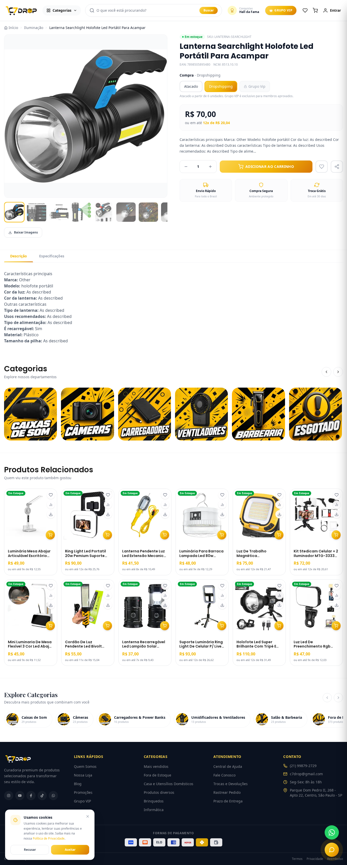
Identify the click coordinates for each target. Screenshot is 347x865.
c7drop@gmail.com (306, 773)
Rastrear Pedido (227, 792)
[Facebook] (31, 795)
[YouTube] (19, 795)
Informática (154, 809)
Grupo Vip (256, 86)
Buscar (208, 10)
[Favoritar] (51, 495)
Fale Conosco (224, 775)
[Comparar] (51, 505)
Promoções (83, 792)
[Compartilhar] (337, 166)
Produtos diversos (159, 792)
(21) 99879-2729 (303, 765)
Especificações (51, 256)
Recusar (30, 849)
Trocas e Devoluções (230, 783)
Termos (297, 859)
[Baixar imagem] (51, 514)
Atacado (191, 86)
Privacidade (315, 859)
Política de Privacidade (49, 838)
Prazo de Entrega (228, 801)
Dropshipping (221, 86)
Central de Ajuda (227, 766)
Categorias (62, 10)
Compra (200, 75)
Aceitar (70, 849)
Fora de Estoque (157, 775)
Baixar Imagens (26, 232)
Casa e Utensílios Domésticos (168, 783)
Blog (78, 783)
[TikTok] (42, 795)
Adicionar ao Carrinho (269, 166)
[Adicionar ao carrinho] (50, 534)
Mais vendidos (156, 766)
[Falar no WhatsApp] (332, 832)
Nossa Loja (83, 775)
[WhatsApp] (53, 795)
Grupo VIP (283, 10)
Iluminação (33, 27)
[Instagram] (8, 795)
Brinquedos (154, 801)
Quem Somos (85, 766)
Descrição (18, 256)
